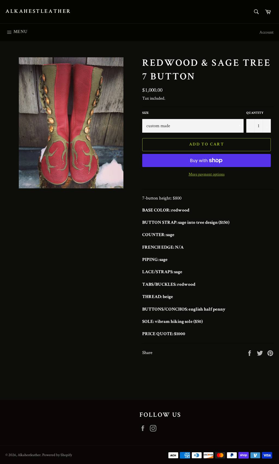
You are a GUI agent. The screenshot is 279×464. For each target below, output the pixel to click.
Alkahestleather (38, 11)
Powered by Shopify (57, 454)
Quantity (254, 113)
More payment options (207, 174)
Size (145, 113)
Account (266, 32)
